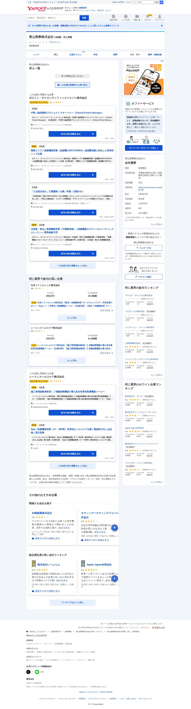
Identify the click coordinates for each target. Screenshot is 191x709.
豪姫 (157, 2)
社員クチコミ (77, 54)
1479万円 (150, 336)
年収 (95, 54)
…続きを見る (63, 528)
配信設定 (68, 644)
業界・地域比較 (155, 54)
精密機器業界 (34, 46)
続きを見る (105, 310)
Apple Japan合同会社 (99, 564)
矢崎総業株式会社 (42, 513)
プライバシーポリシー (47, 699)
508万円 (149, 420)
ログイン (68, 10)
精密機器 (142, 168)
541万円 (149, 455)
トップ (36, 54)
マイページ (159, 20)
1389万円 (150, 367)
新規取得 (83, 8)
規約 (82, 699)
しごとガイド (68, 660)
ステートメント (97, 699)
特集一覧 (137, 20)
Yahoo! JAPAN (118, 2)
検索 (161, 2)
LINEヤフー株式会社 (34, 683)
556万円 (149, 475)
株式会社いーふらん (48, 564)
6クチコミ (56, 42)
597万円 (149, 436)
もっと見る (156, 224)
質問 (115, 54)
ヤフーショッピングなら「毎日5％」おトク (93, 10)
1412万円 (150, 352)
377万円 (149, 405)
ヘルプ (128, 2)
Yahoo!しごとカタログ (37, 632)
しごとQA (125, 20)
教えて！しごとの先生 (34, 660)
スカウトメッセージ (33, 644)
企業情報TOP (55, 632)
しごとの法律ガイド (53, 660)
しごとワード (80, 660)
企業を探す (113, 20)
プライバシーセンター (67, 699)
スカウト (148, 20)
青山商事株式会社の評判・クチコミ (89, 632)
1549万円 (150, 320)
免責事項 (113, 699)
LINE (42, 672)
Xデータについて (145, 699)
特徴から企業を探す (44, 652)
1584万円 (150, 304)
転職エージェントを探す (86, 652)
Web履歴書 (59, 644)
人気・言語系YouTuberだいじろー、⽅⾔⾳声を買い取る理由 (52, 2)
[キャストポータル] (144, 94)
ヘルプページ (145, 624)
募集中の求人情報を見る (47, 538)
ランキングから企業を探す (65, 652)
